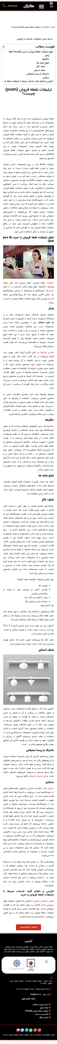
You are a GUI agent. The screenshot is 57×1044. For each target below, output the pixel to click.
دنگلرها (45, 59)
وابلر (47, 55)
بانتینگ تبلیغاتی (35, 776)
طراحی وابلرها (47, 352)
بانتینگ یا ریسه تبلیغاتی (37, 74)
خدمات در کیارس (25, 39)
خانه (53, 27)
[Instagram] (39, 1030)
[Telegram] (22, 1030)
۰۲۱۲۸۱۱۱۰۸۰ (13, 6)
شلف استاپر (39, 70)
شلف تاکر (40, 66)
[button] (41, 6)
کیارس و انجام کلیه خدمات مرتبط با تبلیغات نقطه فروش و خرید (28, 81)
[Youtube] (18, 1030)
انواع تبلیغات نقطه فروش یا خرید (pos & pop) (31, 52)
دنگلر (51, 426)
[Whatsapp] (30, 1030)
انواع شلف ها (43, 63)
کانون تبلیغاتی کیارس (43, 901)
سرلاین (46, 78)
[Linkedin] (26, 1030)
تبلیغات (45, 27)
